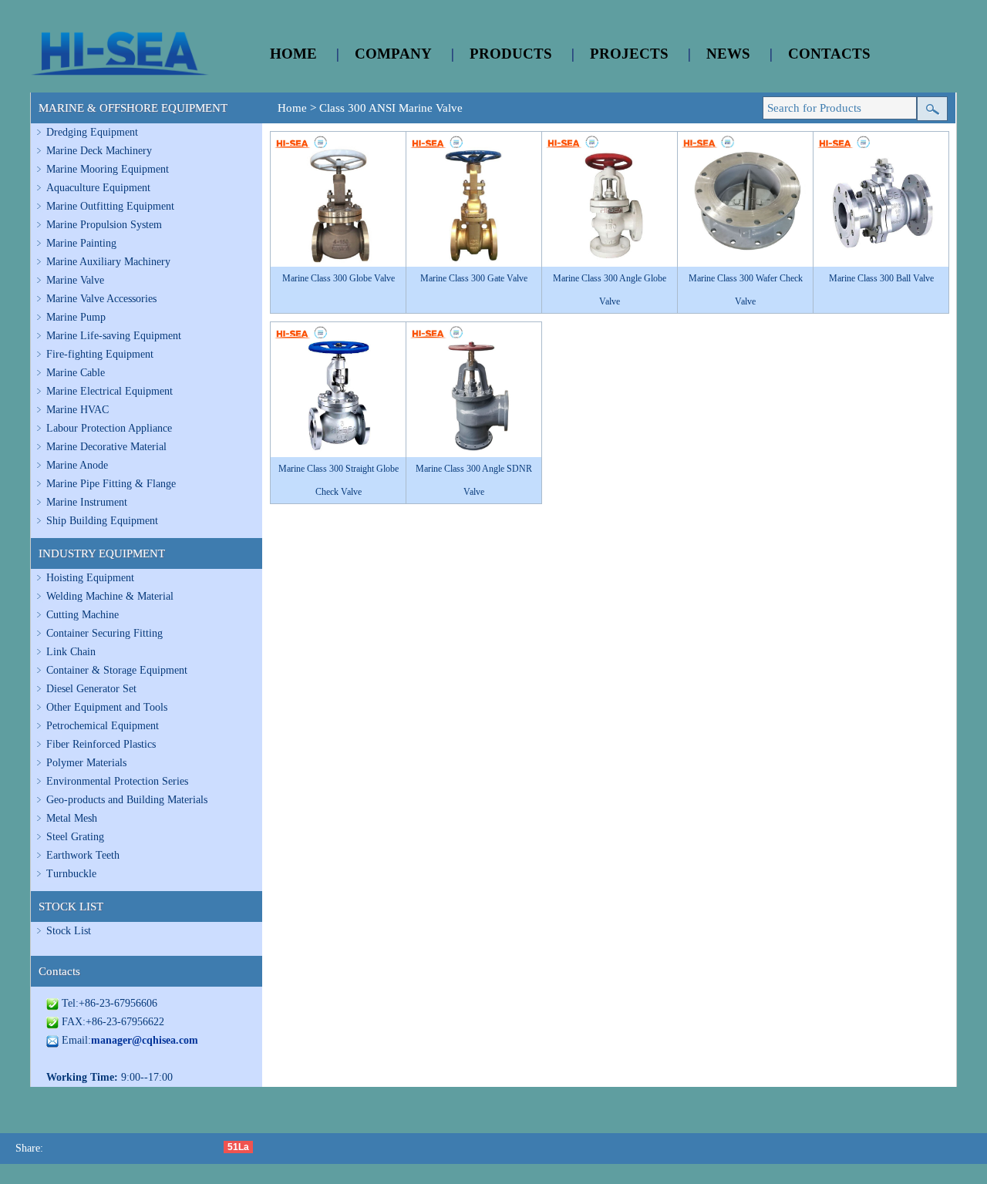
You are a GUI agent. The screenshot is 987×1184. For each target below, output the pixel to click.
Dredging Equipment (92, 132)
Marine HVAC (77, 409)
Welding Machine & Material (109, 596)
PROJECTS (629, 53)
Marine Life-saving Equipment (113, 335)
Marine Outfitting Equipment (110, 206)
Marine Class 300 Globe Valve (338, 278)
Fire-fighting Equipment (99, 354)
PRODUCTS (511, 53)
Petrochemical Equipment (102, 726)
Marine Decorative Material (106, 446)
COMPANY (393, 53)
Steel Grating (75, 837)
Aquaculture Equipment (98, 187)
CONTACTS (829, 53)
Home (292, 108)
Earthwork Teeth (83, 855)
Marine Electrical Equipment (109, 391)
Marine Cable (75, 372)
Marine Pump (76, 317)
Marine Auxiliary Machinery (108, 261)
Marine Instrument (86, 502)
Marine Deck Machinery (99, 150)
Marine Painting (81, 243)
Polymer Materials (86, 763)
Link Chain (71, 652)
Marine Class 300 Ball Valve (881, 278)
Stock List (68, 931)
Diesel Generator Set (91, 689)
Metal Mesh (71, 818)
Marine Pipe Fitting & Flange (111, 483)
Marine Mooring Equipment (107, 169)
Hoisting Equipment (90, 578)
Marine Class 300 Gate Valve (473, 278)
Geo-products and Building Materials (126, 800)
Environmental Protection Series (117, 781)
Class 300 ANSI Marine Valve (391, 108)
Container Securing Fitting (104, 633)
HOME (293, 53)
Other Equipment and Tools (106, 707)
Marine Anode (77, 465)
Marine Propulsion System (104, 224)
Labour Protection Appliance (109, 428)
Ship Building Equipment (102, 520)
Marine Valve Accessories (101, 298)
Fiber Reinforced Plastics (101, 744)
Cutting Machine (82, 615)
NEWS (728, 53)
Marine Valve (75, 280)
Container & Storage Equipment (116, 670)
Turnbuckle (71, 874)
